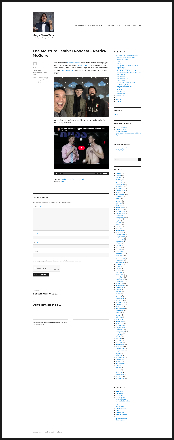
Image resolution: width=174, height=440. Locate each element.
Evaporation (119, 391)
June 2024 (118, 223)
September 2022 (120, 262)
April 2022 (119, 272)
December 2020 (120, 302)
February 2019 (120, 344)
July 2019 (118, 335)
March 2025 (119, 205)
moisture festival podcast (40, 72)
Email (35, 243)
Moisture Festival (73, 63)
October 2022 (119, 261)
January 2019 (119, 346)
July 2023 (118, 243)
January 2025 (119, 209)
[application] (81, 173)
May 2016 (118, 354)
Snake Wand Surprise (123, 90)
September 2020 (120, 308)
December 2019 (120, 325)
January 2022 (119, 278)
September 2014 (120, 363)
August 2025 (119, 196)
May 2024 (118, 224)
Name (35, 234)
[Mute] (101, 173)
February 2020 (120, 321)
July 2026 (118, 175)
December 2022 (120, 257)
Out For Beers (121, 80)
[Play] (57, 173)
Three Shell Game (121, 129)
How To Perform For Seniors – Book (127, 71)
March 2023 (119, 251)
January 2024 (119, 232)
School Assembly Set (123, 84)
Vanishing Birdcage (121, 131)
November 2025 (120, 190)
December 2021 (120, 280)
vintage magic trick (121, 418)
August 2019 (119, 333)
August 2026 (119, 173)
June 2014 (118, 367)
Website (36, 251)
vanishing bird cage (121, 414)
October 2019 (119, 329)
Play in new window (68, 179)
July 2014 (118, 365)
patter (117, 403)
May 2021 (118, 293)
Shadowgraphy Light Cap (124, 86)
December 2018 (120, 348)
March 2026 (119, 183)
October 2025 (119, 192)
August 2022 (119, 264)
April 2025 (119, 204)
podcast (40, 81)
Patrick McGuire (83, 65)
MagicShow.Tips (43, 35)
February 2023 (120, 253)
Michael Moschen (68, 70)
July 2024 (118, 221)
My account (137, 25)
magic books (119, 395)
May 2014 (118, 369)
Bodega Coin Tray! (122, 59)
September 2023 (120, 240)
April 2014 (118, 371)
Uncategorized (120, 412)
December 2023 (120, 234)
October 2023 (119, 238)
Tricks (117, 410)
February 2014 (120, 375)
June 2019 (118, 337)
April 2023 (119, 249)
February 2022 (120, 276)
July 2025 (118, 198)
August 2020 (119, 310)
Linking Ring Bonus (121, 150)
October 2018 (119, 352)
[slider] (105, 173)
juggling (44, 77)
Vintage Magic (109, 25)
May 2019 (118, 338)
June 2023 (118, 245)
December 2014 (120, 357)
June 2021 (118, 291)
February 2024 (120, 230)
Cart (119, 25)
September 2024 (120, 217)
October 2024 (119, 215)
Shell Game (120, 88)
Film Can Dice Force (123, 69)
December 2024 (120, 211)
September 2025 (120, 194)
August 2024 (119, 219)
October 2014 (119, 361)
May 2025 (118, 202)
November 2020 (120, 304)
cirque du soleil (37, 77)
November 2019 (120, 327)
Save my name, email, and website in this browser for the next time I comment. (58, 261)
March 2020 (119, 319)
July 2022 (118, 266)
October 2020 (119, 306)
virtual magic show (121, 420)
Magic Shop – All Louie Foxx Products (86, 25)
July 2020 (118, 312)
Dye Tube (120, 63)
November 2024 (120, 213)
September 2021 (120, 285)
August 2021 (119, 287)
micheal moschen (38, 79)
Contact (116, 114)
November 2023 (120, 236)
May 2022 (118, 270)
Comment (37, 206)
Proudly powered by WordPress (53, 432)
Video (34, 74)
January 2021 (119, 300)
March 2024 (119, 228)
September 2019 (120, 331)
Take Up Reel (121, 94)
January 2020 (119, 323)
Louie (34, 67)
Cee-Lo (119, 61)
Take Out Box (121, 92)
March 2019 (119, 342)
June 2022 (118, 268)
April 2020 (119, 318)
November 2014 (120, 359)
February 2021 (120, 299)
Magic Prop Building (121, 127)
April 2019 (119, 340)
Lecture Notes (121, 76)
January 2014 (119, 376)
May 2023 (118, 247)
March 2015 (119, 356)
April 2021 (118, 295)
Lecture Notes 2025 (122, 78)
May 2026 (118, 179)
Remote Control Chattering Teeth (126, 82)
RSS (63, 182)
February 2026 (120, 185)
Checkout (126, 25)
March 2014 (119, 373)
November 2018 (120, 350)
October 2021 (119, 283)
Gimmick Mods (120, 393)
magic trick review (121, 399)
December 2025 (120, 188)
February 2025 (120, 207)
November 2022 (120, 259)
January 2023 (119, 255)
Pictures (118, 405)
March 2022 (119, 274)
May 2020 (118, 316)
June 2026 (119, 177)
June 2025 (118, 200)
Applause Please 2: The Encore (126, 57)
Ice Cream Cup (121, 75)
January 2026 (119, 186)
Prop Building (120, 407)
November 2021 (120, 281)
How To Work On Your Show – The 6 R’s (129, 73)
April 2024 (119, 226)
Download (80, 179)
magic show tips (120, 397)
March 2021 (119, 297)
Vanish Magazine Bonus (123, 148)
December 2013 (120, 378)
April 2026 (119, 181)
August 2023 (119, 242)
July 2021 (118, 289)
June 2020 (118, 314)
